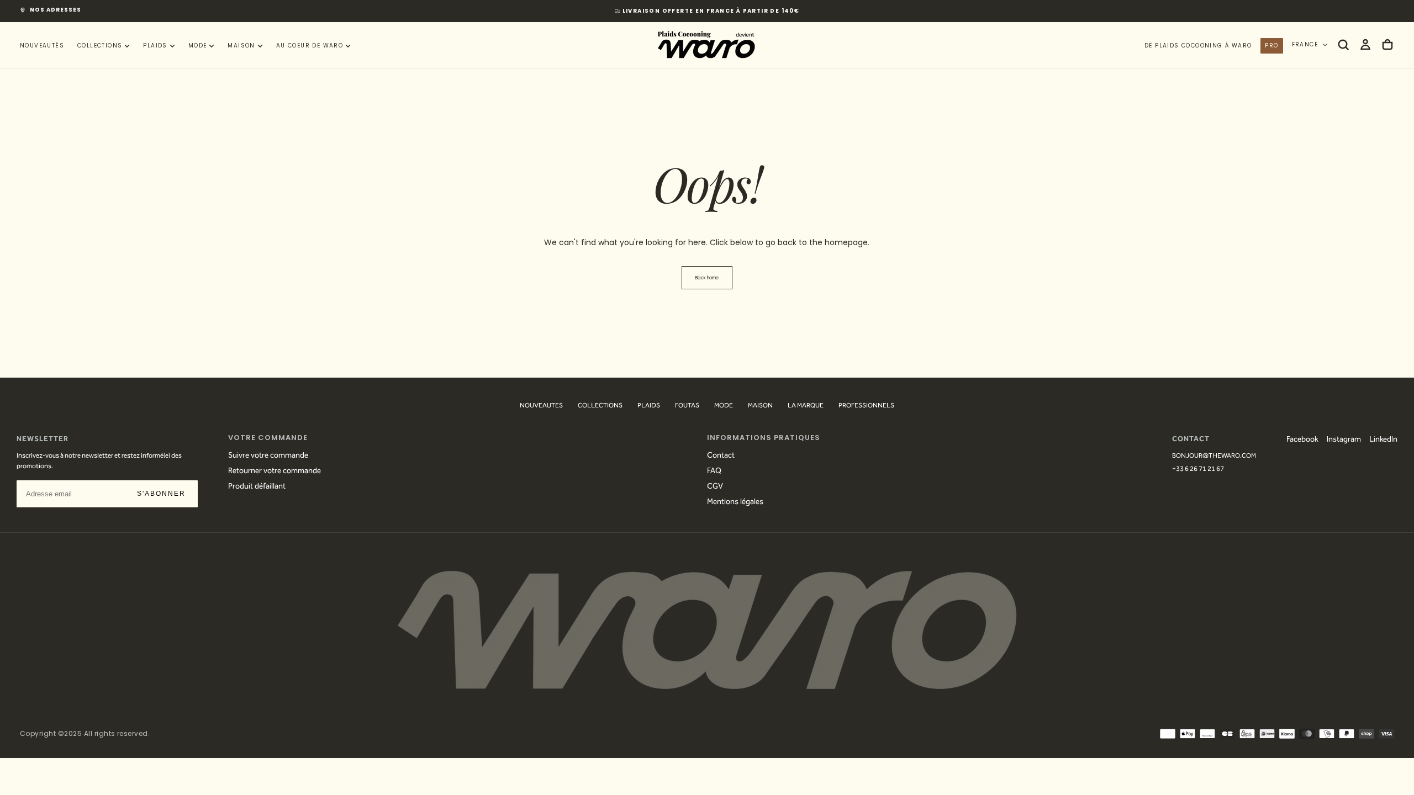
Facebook (1302, 440)
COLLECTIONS (99, 45)
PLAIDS (155, 45)
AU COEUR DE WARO (309, 45)
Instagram (1344, 440)
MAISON (241, 45)
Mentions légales (735, 502)
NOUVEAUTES (541, 406)
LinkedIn (1383, 440)
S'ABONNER (161, 493)
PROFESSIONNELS (866, 406)
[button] (1343, 45)
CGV (715, 486)
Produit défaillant (257, 486)
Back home (707, 277)
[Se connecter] (1365, 45)
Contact (721, 456)
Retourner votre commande (274, 471)
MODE (197, 45)
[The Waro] (707, 629)
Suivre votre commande (268, 456)
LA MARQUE (806, 406)
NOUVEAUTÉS (42, 45)
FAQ (714, 471)
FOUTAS (687, 406)
